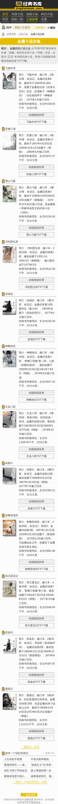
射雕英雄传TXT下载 (36, 569)
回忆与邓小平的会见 (15, 770)
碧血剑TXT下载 (36, 681)
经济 (5, 19)
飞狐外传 (10, 68)
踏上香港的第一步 (41, 770)
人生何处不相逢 (13, 759)
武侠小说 (17, 14)
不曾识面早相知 (40, 759)
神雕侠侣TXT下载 (36, 399)
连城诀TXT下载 (36, 339)
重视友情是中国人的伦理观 (19, 776)
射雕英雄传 (11, 515)
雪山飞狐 (10, 181)
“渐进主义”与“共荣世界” (44, 764)
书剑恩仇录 (11, 241)
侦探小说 (32, 14)
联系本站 (35, 802)
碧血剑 (9, 632)
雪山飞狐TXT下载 (36, 234)
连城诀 (9, 293)
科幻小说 (47, 14)
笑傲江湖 (10, 128)
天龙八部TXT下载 (36, 456)
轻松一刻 (17, 19)
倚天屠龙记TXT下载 (36, 625)
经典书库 (11, 34)
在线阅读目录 (36, 114)
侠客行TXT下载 (36, 508)
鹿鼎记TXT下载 (36, 738)
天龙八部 (10, 406)
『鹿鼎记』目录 (30, 746)
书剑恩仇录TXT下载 (36, 287)
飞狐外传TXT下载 (36, 121)
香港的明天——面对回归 (18, 764)
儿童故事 (32, 19)
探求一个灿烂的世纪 (16, 753)
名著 (44, 19)
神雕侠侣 (10, 346)
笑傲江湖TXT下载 (36, 174)
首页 (5, 14)
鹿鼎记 (9, 688)
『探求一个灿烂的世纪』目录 (30, 781)
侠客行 (9, 463)
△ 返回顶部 (29, 794)
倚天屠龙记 (11, 576)
